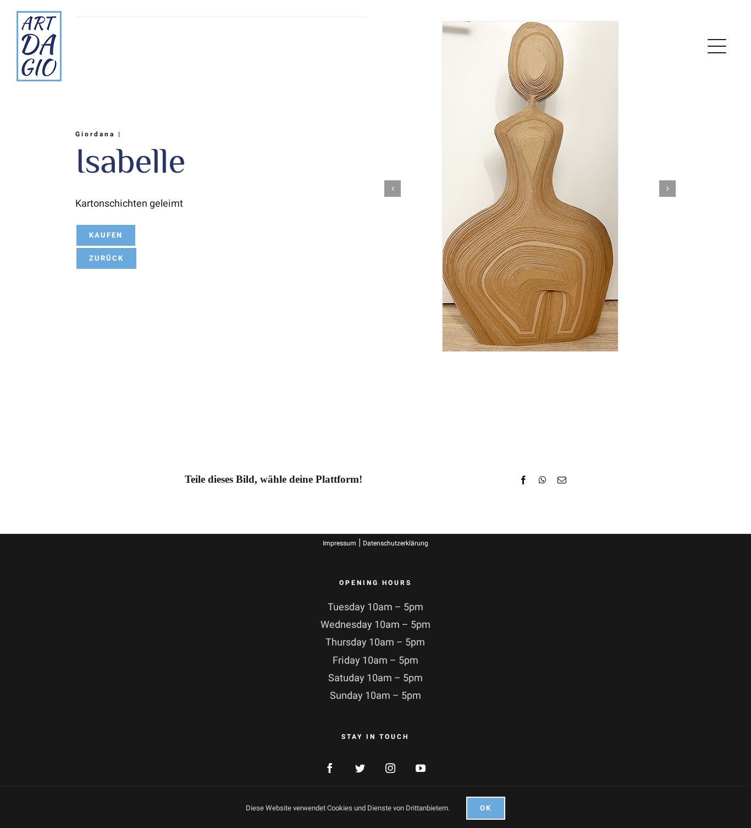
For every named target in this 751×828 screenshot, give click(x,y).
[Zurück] (392, 188)
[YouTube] (420, 768)
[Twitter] (360, 768)
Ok (486, 808)
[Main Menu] (719, 46)
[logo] (39, 15)
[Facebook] (330, 768)
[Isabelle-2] (530, 186)
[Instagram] (390, 768)
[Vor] (667, 188)
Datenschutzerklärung (395, 543)
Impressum (339, 543)
